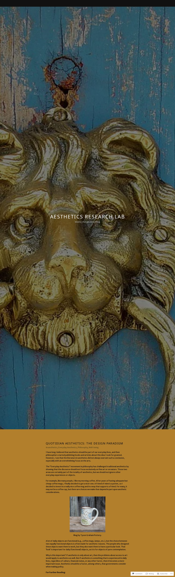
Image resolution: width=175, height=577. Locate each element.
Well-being (94, 447)
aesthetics (52, 447)
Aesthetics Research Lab (87, 216)
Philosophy (83, 447)
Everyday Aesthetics (67, 447)
